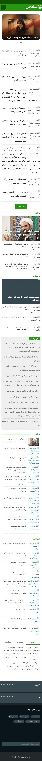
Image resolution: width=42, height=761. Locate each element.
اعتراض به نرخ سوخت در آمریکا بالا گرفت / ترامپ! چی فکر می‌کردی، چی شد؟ (15, 479)
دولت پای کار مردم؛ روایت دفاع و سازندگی (22, 391)
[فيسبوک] (1, 2)
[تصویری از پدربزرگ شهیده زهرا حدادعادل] (35, 319)
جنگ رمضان (34, 721)
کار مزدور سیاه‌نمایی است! (18, 526)
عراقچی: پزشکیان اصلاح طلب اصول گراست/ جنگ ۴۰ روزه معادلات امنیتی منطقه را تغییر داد (16, 266)
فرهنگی (36, 276)
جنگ (36, 717)
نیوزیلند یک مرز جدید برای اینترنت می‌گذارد (23, 402)
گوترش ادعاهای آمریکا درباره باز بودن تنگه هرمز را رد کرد (21, 653)
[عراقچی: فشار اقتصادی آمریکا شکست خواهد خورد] (35, 246)
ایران (25, 717)
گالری (37, 685)
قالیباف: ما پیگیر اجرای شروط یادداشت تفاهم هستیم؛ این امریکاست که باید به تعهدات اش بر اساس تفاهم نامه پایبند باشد (22, 347)
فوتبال (20, 721)
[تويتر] (7, 736)
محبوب (20, 642)
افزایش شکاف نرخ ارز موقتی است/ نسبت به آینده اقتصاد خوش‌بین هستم (14, 137)
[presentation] (4, 26)
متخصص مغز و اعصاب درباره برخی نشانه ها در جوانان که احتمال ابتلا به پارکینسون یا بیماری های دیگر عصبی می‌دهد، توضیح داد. (22, 412)
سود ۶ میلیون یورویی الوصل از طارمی (24, 397)
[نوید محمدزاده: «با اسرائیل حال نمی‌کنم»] (21, 291)
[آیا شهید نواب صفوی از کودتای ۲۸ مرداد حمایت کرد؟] (35, 256)
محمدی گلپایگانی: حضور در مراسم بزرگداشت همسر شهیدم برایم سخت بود (21, 234)
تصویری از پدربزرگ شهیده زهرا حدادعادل (15, 317)
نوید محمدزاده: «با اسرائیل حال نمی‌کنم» (14, 543)
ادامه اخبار (21, 206)
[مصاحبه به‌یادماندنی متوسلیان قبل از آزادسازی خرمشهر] (35, 329)
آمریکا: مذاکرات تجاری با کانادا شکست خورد (22, 376)
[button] (18, 42)
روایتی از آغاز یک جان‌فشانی (18, 619)
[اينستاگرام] (5, 2)
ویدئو (38, 697)
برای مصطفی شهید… (20, 609)
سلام (14, 717)
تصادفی (7, 642)
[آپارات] (8, 2)
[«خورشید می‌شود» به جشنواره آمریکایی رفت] (35, 309)
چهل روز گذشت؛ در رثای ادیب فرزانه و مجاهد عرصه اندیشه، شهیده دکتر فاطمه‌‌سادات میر (15, 583)
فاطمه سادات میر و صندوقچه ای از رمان (21, 37)
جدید (33, 642)
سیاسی (37, 213)
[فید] (11, 2)
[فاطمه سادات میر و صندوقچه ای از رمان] (21, 27)
